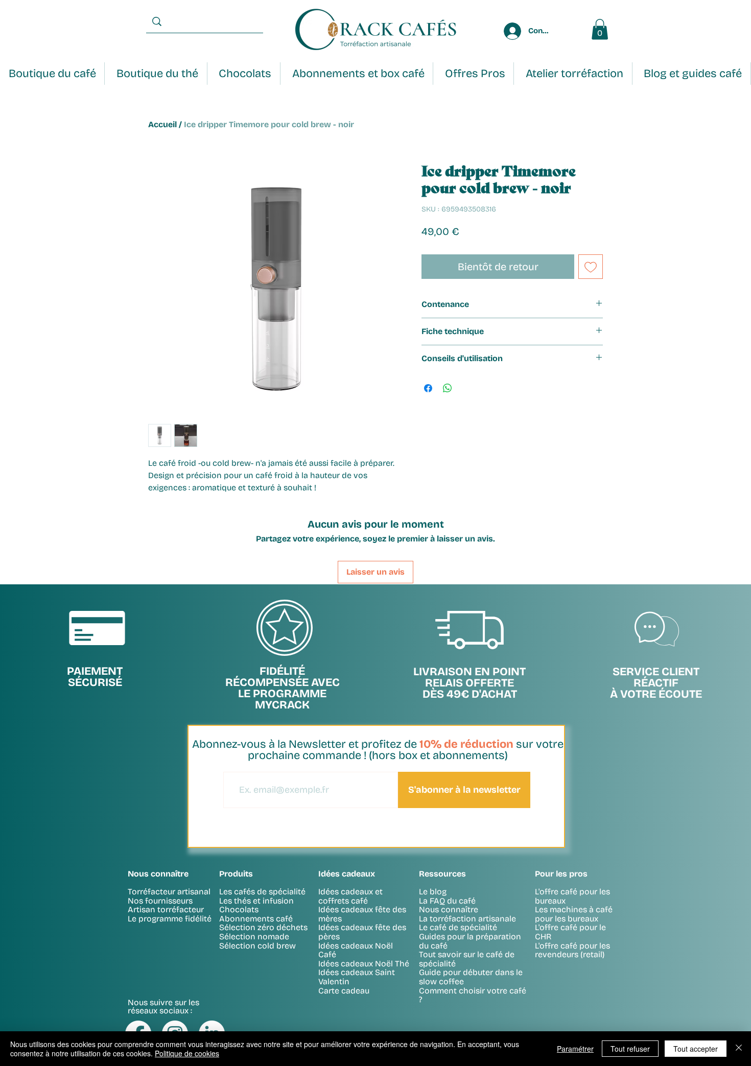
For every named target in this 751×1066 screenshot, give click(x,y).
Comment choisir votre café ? (472, 995)
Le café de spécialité (458, 927)
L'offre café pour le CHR (570, 931)
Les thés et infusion (256, 901)
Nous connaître (448, 909)
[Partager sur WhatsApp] (447, 388)
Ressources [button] (442, 874)
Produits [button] (236, 874)
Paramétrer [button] (575, 1049)
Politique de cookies (187, 1053)
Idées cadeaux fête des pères (362, 931)
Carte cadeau (343, 991)
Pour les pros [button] (561, 874)
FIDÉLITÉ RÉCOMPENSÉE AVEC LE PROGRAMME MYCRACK (282, 688)
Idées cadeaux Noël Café (355, 950)
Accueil (162, 124)
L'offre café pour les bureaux (572, 896)
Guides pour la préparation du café (470, 941)
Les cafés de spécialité (262, 891)
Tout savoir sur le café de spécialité (466, 959)
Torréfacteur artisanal (169, 891)
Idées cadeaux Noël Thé (363, 963)
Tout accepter (695, 1049)
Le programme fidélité (170, 918)
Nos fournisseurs (160, 901)
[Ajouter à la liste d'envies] (590, 266)
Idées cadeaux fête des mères (362, 914)
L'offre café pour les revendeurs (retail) (572, 950)
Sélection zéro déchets (263, 927)
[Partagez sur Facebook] (428, 388)
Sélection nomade (254, 936)
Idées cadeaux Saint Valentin (356, 976)
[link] (599, 29)
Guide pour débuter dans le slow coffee (471, 976)
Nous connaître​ (158, 874)
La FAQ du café (447, 901)
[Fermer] (739, 1048)
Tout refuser (630, 1049)
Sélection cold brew (257, 946)
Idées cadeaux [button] (346, 874)
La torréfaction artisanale (467, 918)
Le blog (433, 891)
